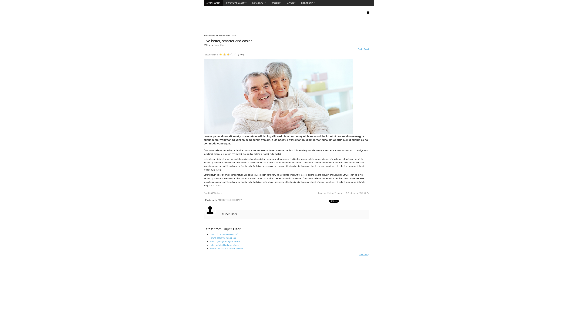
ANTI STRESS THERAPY (230, 199)
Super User (219, 45)
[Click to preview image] (286, 96)
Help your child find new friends (224, 244)
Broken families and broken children (227, 248)
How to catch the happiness (223, 237)
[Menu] (368, 12)
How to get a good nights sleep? (225, 241)
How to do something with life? (224, 234)
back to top (364, 254)
